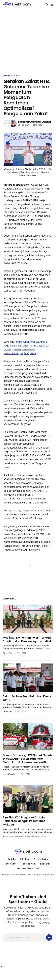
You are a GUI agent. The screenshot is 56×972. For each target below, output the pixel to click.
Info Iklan (25, 859)
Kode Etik (45, 863)
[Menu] (52, 4)
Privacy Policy (41, 859)
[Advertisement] (28, 39)
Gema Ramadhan (12, 75)
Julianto (46, 121)
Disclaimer (11, 863)
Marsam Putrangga (29, 121)
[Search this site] (47, 4)
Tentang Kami (28, 863)
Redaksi (12, 859)
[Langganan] (49, 937)
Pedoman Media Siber (28, 868)
